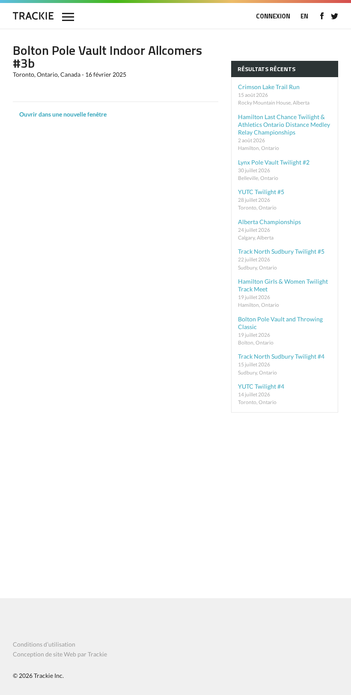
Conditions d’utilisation (44, 644)
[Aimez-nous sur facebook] (321, 15)
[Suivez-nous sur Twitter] (334, 15)
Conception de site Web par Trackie (60, 654)
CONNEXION (273, 16)
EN (304, 16)
